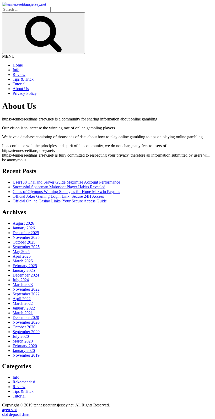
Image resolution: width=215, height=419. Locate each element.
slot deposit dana (16, 414)
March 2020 (23, 341)
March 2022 (23, 303)
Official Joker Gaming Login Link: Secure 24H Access (58, 196)
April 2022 (22, 298)
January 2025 (24, 270)
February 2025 (25, 265)
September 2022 (26, 294)
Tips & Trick (23, 79)
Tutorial (19, 84)
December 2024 (26, 275)
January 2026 (24, 228)
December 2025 (26, 232)
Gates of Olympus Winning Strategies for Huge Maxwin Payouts (66, 191)
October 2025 (24, 242)
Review (19, 74)
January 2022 (24, 308)
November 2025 (26, 237)
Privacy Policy (25, 93)
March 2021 (23, 313)
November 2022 (26, 289)
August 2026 (23, 223)
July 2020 (21, 336)
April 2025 (22, 256)
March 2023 (23, 284)
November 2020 (26, 322)
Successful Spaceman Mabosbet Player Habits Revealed (59, 187)
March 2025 (23, 261)
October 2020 (24, 327)
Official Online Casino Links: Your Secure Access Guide (60, 201)
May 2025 (21, 251)
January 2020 (24, 350)
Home (18, 65)
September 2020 (26, 331)
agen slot (9, 409)
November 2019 (26, 355)
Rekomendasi (24, 382)
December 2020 (26, 317)
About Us (21, 88)
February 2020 (25, 346)
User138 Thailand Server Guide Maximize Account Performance (66, 182)
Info (16, 70)
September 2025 (26, 247)
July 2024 (21, 280)
